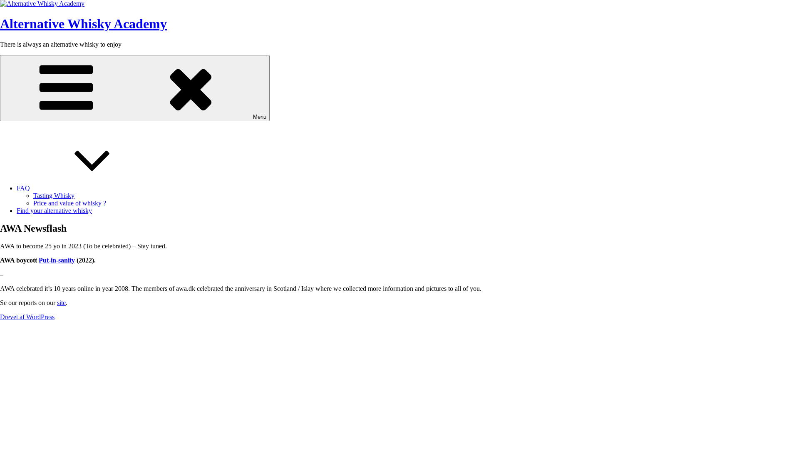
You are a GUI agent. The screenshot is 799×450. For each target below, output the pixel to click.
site (61, 302)
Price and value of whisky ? (69, 203)
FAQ (23, 188)
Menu (259, 117)
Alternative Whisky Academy (83, 23)
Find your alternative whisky (54, 210)
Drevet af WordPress (27, 316)
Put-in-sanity (57, 260)
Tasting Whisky (53, 195)
